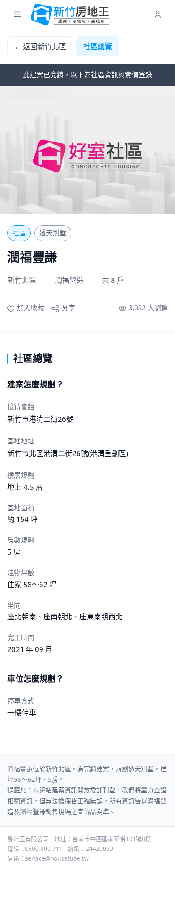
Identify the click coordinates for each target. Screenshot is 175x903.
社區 (19, 232)
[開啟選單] (17, 15)
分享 (68, 307)
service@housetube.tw (57, 858)
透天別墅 (52, 232)
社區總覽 (97, 46)
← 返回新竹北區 (40, 46)
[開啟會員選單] (158, 15)
